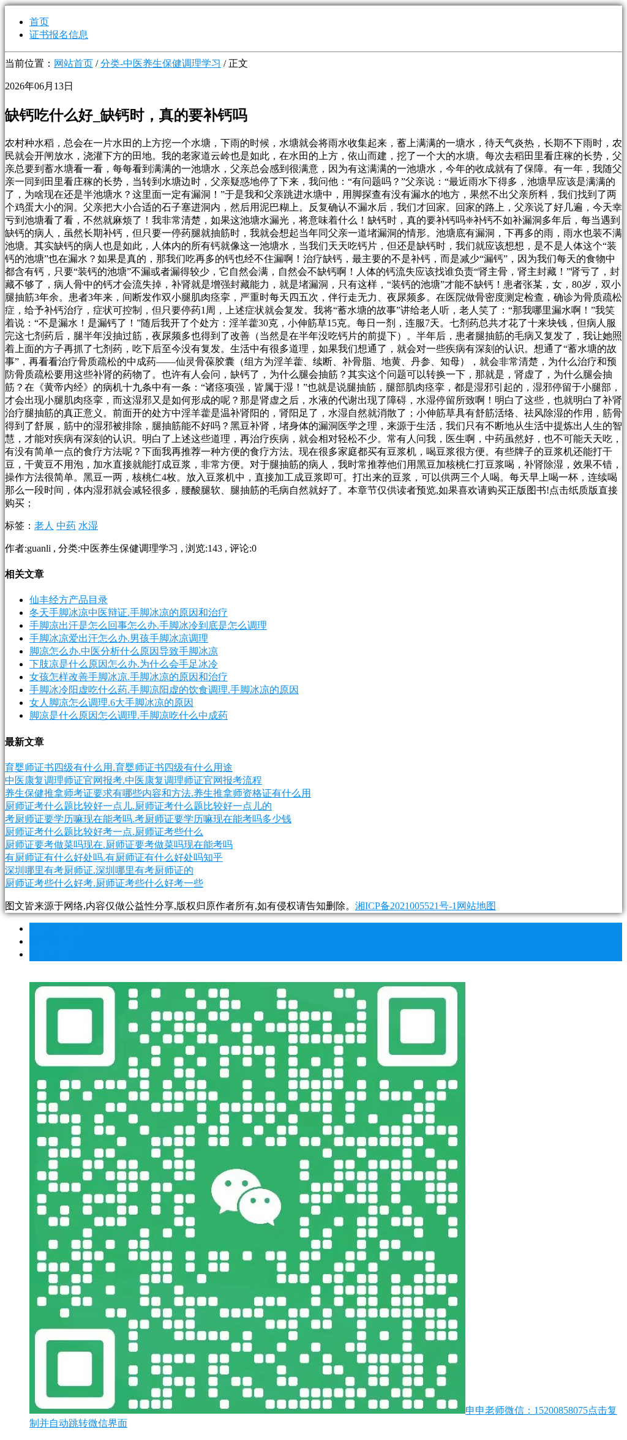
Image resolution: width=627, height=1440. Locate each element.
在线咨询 (52, 941)
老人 (44, 525)
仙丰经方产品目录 (68, 599)
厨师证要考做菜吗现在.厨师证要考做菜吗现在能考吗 (119, 844)
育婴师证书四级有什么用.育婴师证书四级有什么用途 (119, 767)
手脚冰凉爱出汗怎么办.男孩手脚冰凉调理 (118, 638)
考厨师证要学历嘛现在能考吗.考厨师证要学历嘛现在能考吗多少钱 (148, 819)
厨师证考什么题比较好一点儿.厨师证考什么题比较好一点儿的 (138, 806)
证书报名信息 (58, 34)
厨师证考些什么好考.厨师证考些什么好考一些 (104, 883)
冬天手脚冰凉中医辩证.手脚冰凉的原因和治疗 (128, 612)
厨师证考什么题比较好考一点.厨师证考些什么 (104, 832)
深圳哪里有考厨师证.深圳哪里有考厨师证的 (99, 870)
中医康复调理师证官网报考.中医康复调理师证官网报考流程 (133, 780)
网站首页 (73, 63)
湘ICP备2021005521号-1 (406, 906)
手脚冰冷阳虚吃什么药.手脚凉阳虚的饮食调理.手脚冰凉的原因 (164, 689)
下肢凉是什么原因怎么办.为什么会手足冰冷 (123, 664)
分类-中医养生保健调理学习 (160, 63)
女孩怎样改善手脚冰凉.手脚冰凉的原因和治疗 (128, 677)
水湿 (88, 525)
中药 (66, 525)
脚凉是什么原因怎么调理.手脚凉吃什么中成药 (128, 715)
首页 (39, 22)
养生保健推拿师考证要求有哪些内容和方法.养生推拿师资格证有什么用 (158, 793)
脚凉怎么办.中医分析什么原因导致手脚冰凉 (123, 651)
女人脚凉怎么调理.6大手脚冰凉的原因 (111, 702)
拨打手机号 (57, 928)
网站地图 (476, 906)
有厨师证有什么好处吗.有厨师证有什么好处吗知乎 (114, 857)
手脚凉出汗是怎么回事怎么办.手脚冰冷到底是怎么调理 (148, 625)
